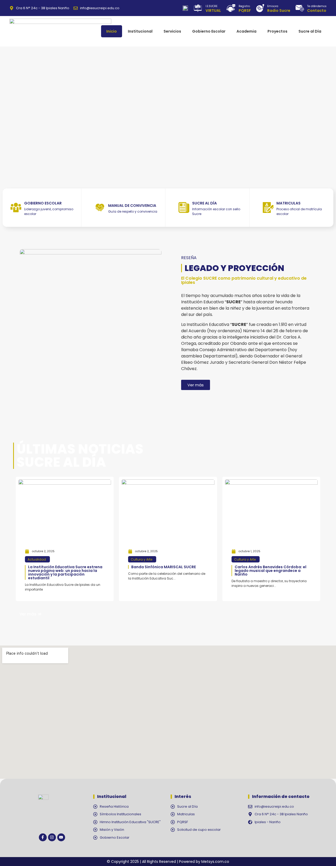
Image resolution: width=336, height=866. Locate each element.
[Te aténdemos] (300, 8)
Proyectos (277, 31)
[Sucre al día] (183, 207)
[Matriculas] (268, 207)
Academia (246, 31)
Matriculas (288, 203)
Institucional (140, 31)
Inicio (111, 31)
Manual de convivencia (132, 205)
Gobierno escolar (43, 203)
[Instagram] (52, 837)
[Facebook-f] (43, 837)
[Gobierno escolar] (15, 207)
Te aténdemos (317, 6)
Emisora (272, 6)
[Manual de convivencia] (99, 207)
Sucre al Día (309, 31)
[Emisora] (260, 8)
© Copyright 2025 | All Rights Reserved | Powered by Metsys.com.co (168, 861)
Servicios (172, 31)
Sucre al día (204, 203)
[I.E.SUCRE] (197, 8)
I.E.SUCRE (211, 6)
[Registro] (230, 8)
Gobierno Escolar (208, 31)
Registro (244, 6)
